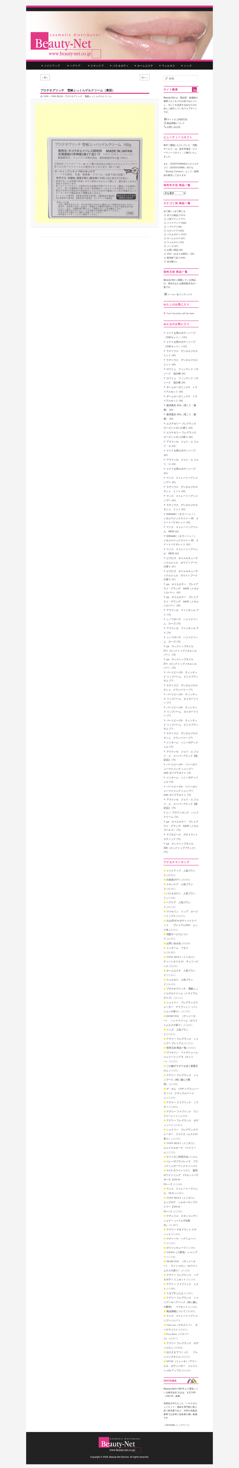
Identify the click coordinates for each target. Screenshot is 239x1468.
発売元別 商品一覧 (176, 1048)
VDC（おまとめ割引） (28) (180, 253)
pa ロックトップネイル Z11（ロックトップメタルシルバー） (180, 650)
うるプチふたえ (174, 1293)
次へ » (145, 77)
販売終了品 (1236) (176, 257)
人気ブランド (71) (176, 218)
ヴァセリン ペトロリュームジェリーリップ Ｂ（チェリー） (181, 1057)
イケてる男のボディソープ (180, 450)
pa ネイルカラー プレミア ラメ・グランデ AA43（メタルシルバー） (181, 588)
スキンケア (97, 65)
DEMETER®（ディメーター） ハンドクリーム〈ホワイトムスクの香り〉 (181, 1020)
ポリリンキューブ (176, 1248)
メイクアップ (51, 65)
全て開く (168, 211)
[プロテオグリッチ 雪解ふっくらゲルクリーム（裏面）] (94, 163)
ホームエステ (144, 65)
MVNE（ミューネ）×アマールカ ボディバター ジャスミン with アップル (181, 1366)
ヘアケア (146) (174, 226)
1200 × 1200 (49, 96)
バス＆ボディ (120, 65)
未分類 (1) (172, 261)
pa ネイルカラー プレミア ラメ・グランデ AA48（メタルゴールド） (181, 826)
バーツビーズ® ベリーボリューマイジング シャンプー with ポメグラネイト (180, 768)
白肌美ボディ (173, 879)
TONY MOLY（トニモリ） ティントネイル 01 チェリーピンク (181, 961)
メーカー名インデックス (179, 294)
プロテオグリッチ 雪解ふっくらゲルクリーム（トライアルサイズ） (181, 993)
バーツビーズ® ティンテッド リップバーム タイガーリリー (181, 698)
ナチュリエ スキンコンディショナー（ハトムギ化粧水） (181, 1220)
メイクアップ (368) (176, 222)
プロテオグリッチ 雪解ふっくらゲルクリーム (87, 96)
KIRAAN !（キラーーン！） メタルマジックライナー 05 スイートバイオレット (181, 518)
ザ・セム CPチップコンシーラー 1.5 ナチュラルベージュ (181, 1093)
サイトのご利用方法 (177, 119)
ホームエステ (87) (176, 238)
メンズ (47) (172, 246)
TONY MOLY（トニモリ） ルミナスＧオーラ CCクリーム (181, 1148)
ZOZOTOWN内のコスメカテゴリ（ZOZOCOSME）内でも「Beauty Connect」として (181, 167)
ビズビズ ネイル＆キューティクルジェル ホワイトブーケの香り (181, 562)
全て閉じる (179, 211)
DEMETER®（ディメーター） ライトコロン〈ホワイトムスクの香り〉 (181, 1266)
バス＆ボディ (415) (176, 234)
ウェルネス (168, 65)
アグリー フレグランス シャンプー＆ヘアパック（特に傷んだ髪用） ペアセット (181, 1302)
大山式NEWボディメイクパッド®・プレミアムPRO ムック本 (181, 925)
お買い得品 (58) (175, 249)
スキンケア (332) (175, 230)
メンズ (187, 65)
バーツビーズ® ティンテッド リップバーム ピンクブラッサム (181, 676)
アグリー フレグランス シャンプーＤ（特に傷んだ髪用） (181, 1080)
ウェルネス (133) (175, 242)
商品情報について (175, 123)
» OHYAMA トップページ (176, 1425)
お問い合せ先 (173, 127)
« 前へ (45, 77)
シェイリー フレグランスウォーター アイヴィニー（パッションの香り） (181, 1007)
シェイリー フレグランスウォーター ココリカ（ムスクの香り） (181, 1134)
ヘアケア (76, 65)
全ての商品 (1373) (176, 215)
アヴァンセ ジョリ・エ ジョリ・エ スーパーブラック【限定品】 (181, 756)
